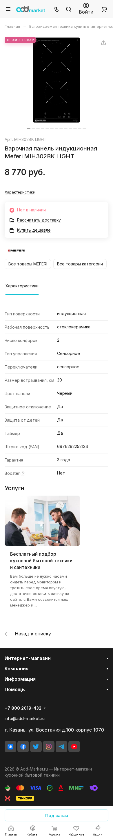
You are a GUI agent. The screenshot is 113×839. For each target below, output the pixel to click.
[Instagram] (48, 746)
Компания (16, 668)
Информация (20, 679)
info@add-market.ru (25, 718)
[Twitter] (36, 746)
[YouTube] (74, 746)
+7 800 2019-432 (23, 708)
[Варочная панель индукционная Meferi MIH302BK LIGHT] (56, 80)
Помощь (15, 689)
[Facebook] (23, 746)
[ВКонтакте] (10, 746)
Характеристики (22, 285)
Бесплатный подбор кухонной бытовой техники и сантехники (41, 560)
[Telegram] (61, 746)
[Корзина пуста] (104, 9)
